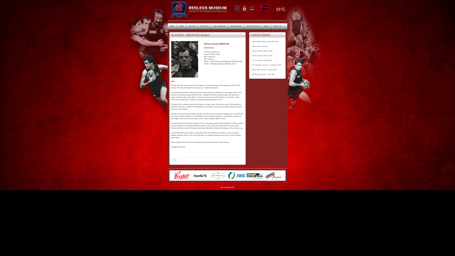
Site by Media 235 (227, 187)
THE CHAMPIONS (219, 26)
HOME (172, 26)
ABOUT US (277, 26)
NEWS (181, 26)
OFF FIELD (204, 26)
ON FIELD (192, 26)
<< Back (174, 160)
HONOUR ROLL (236, 26)
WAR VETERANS (253, 26)
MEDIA (266, 26)
